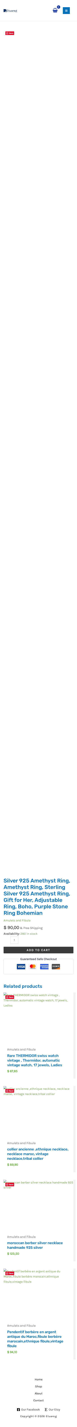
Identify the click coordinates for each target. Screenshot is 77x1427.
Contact (38, 1400)
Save (11, 33)
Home (38, 1379)
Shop (38, 1386)
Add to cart (38, 950)
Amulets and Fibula (17, 920)
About (38, 1393)
